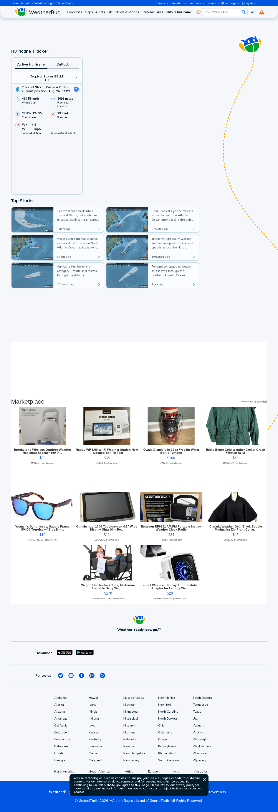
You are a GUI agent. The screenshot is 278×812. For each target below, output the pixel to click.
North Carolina (168, 712)
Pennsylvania (167, 746)
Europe (153, 771)
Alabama (60, 698)
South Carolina (168, 760)
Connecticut (62, 739)
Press (161, 3)
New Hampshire (134, 753)
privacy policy (185, 785)
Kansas (94, 732)
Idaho (92, 705)
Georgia (59, 760)
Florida (59, 753)
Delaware (61, 746)
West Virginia (202, 746)
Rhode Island (167, 753)
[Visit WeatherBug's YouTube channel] (71, 675)
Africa (129, 771)
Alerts (100, 12)
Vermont (198, 725)
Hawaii (93, 698)
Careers (211, 3)
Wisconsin (200, 753)
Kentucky (95, 739)
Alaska (59, 705)
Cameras (148, 12)
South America (99, 771)
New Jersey (131, 760)
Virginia (198, 732)
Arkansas (60, 719)
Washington (201, 739)
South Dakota (202, 698)
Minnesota (130, 712)
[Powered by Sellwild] (260, 401)
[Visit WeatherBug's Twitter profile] (60, 675)
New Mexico (166, 698)
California (61, 725)
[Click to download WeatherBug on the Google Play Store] (85, 653)
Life (110, 12)
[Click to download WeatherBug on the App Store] (65, 653)
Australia (200, 771)
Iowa (92, 725)
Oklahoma (165, 732)
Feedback (194, 3)
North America (64, 771)
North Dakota (167, 719)
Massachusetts (133, 698)
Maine (93, 753)
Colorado (60, 732)
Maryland (95, 760)
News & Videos (127, 12)
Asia (176, 771)
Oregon (163, 739)
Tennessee (200, 705)
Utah (196, 719)
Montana (129, 732)
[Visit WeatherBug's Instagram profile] (91, 675)
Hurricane (183, 12)
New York (165, 705)
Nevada (128, 746)
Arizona (59, 712)
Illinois (93, 712)
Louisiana (95, 746)
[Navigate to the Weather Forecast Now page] (38, 12)
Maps (88, 12)
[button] (204, 779)
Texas (197, 712)
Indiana (94, 719)
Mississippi (130, 719)
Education (176, 3)
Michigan (129, 705)
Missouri (129, 725)
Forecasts (74, 12)
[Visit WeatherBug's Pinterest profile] (102, 675)
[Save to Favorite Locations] (199, 12)
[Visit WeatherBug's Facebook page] (81, 675)
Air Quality (165, 12)
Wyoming (199, 760)
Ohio (161, 725)
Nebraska (130, 739)
